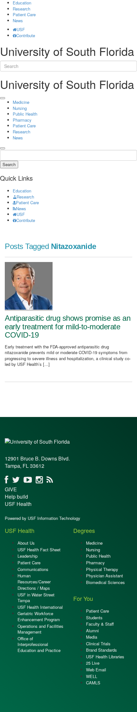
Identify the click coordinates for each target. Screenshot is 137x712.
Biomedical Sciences (105, 582)
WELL (91, 676)
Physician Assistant (104, 576)
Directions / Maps (34, 588)
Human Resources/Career (34, 579)
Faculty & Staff (100, 624)
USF (21, 29)
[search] (2, 148)
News (18, 20)
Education (22, 191)
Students (94, 618)
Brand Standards (101, 650)
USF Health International (40, 607)
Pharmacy (22, 120)
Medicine (21, 102)
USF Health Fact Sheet (39, 550)
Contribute (25, 35)
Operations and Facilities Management (40, 629)
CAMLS (93, 683)
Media (91, 637)
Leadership (28, 556)
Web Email (96, 670)
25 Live (92, 663)
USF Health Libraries (105, 657)
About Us (26, 543)
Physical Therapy (102, 569)
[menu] (2, 98)
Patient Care (24, 14)
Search (9, 164)
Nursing (20, 108)
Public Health (25, 114)
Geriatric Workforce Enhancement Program (39, 616)
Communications (33, 569)
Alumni (92, 631)
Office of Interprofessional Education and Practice (39, 644)
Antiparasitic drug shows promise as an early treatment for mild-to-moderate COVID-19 (67, 326)
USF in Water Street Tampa (36, 598)
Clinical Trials (98, 644)
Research (21, 9)
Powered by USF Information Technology (42, 518)
